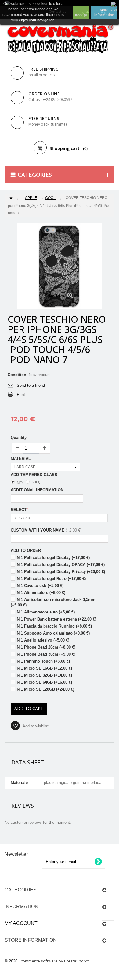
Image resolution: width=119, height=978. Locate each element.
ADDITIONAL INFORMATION (37, 490)
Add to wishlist (35, 726)
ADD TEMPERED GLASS (35, 474)
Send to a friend (31, 385)
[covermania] (59, 39)
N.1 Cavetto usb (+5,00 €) (40, 585)
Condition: (17, 374)
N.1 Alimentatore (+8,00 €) (41, 592)
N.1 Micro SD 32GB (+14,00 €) (44, 675)
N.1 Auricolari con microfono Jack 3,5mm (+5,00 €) (53, 602)
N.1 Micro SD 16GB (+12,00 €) (44, 668)
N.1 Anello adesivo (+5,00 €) (43, 640)
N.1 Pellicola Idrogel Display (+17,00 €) (53, 557)
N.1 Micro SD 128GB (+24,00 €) (45, 689)
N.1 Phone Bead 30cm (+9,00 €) (46, 654)
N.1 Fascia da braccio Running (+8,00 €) (54, 626)
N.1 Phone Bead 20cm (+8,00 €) (46, 647)
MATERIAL (21, 458)
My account (21, 923)
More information (104, 12)
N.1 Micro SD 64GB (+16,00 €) (44, 682)
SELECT (19, 509)
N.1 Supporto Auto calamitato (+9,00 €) (53, 633)
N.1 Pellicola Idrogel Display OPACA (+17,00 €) (61, 564)
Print (21, 394)
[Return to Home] (10, 198)
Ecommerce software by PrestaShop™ (54, 961)
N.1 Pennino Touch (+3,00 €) (43, 661)
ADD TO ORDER (26, 550)
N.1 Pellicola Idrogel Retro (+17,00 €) (51, 578)
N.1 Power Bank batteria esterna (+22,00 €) (56, 619)
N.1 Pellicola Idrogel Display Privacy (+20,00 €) (61, 571)
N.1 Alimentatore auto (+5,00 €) (46, 612)
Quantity (19, 437)
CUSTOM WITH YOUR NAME (37, 530)
